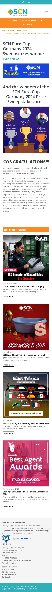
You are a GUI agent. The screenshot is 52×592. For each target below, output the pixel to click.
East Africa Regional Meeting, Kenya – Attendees (26, 423)
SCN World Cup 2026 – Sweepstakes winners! (24, 355)
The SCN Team (8, 569)
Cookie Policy (31, 589)
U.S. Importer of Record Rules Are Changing (23, 286)
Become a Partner (9, 567)
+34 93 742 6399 (10, 558)
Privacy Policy (19, 589)
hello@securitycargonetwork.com (18, 560)
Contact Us (6, 577)
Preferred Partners (10, 574)
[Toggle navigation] (46, 10)
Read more (8, 296)
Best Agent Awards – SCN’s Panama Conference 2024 (25, 492)
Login (27, 2)
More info (27, 24)
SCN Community (9, 572)
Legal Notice (7, 589)
